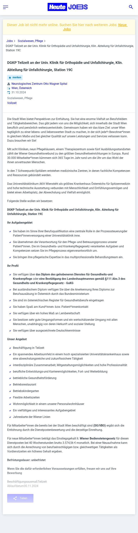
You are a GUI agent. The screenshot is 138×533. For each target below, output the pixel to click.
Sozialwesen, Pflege (30, 41)
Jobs (9, 41)
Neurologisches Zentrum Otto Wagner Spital (39, 83)
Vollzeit (12, 103)
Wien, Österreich (22, 88)
